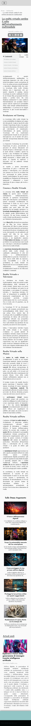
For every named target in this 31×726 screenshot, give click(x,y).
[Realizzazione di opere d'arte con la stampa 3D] (15, 611)
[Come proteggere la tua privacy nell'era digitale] (15, 559)
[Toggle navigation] (4, 3)
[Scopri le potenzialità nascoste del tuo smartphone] (15, 533)
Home (3, 11)
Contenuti (8, 56)
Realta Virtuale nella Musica (11, 68)
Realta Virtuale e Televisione (11, 65)
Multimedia (9, 11)
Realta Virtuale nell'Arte (10, 71)
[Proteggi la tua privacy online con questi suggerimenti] (15, 585)
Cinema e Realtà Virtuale (10, 62)
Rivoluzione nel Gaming (10, 59)
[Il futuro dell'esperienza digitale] (15, 508)
